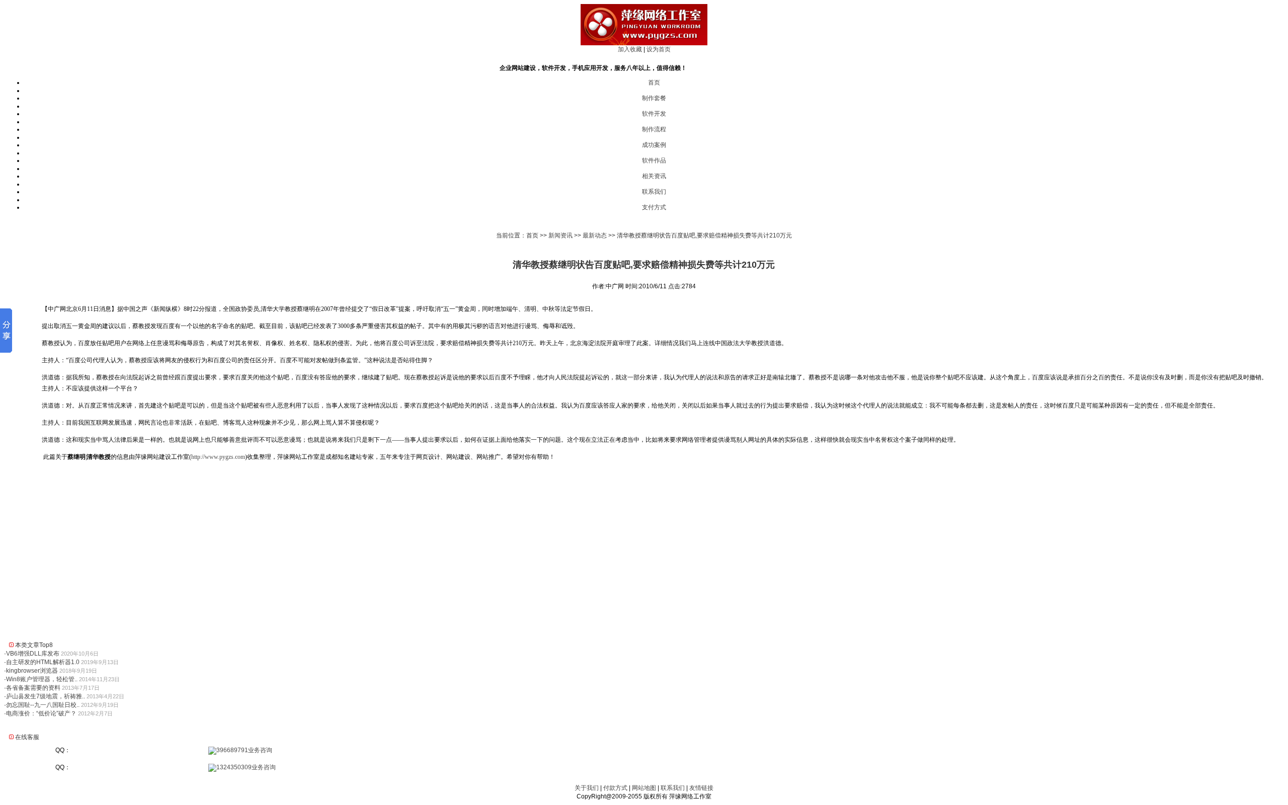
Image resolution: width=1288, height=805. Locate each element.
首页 (654, 82)
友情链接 (701, 787)
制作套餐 (654, 98)
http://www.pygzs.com (218, 456)
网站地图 (644, 787)
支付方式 (654, 207)
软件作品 (654, 160)
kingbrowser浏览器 (32, 670)
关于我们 (587, 787)
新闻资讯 (560, 235)
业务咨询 (260, 750)
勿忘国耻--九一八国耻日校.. (42, 704)
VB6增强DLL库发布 (32, 653)
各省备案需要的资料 (33, 687)
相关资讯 (654, 176)
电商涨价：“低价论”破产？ (41, 713)
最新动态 (595, 235)
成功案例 (654, 144)
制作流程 (654, 129)
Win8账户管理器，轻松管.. (41, 679)
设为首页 (659, 49)
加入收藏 (630, 49)
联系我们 (654, 191)
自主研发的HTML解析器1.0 (42, 662)
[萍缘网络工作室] (644, 43)
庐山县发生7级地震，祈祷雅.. (45, 696)
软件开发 (654, 113)
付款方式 (615, 787)
